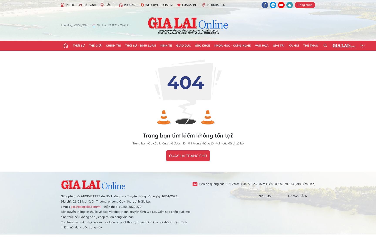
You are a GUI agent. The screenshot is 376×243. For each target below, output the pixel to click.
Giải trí (278, 45)
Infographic (216, 5)
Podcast (130, 5)
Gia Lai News (344, 46)
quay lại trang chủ (188, 156)
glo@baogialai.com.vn (86, 207)
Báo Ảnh (90, 5)
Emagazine (189, 5)
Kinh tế (166, 45)
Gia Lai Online (93, 184)
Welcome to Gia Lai (159, 5)
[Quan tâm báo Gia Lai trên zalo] (273, 5)
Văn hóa (262, 45)
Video (70, 5)
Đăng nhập (304, 5)
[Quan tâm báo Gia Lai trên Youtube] (281, 5)
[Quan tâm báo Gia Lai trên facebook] (265, 5)
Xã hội (294, 45)
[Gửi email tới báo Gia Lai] (289, 5)
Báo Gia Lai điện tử (188, 25)
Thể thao (310, 45)
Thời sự (79, 45)
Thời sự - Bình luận (140, 45)
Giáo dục (183, 45)
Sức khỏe (202, 45)
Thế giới (95, 45)
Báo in (110, 5)
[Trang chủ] (66, 46)
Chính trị (113, 45)
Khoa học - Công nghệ (232, 45)
